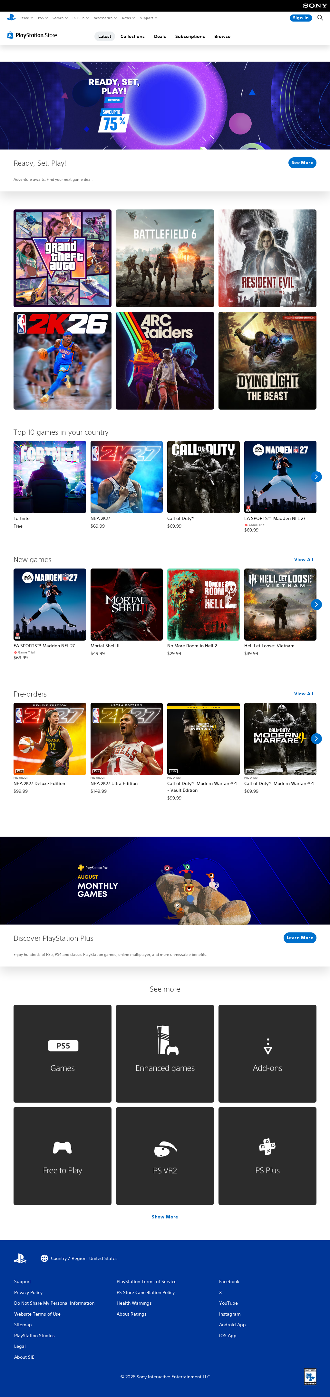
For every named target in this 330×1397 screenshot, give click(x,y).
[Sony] (315, 10)
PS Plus (78, 17)
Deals (160, 36)
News (126, 17)
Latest (104, 36)
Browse (222, 36)
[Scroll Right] (316, 476)
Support (146, 17)
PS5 (41, 17)
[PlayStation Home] (11, 18)
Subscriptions (190, 36)
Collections (133, 36)
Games (57, 17)
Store (24, 17)
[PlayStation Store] (33, 35)
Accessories (102, 17)
